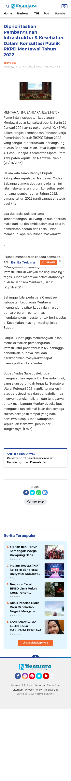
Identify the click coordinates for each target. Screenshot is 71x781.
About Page (54, 676)
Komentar (37, 501)
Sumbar (61, 13)
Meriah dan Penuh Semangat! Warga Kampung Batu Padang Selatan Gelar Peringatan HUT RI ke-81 (23, 551)
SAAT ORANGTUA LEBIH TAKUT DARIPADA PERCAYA (25, 626)
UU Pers (27, 685)
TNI (36, 13)
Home (8, 13)
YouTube (49, 681)
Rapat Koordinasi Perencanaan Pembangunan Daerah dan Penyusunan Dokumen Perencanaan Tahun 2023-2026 (34, 460)
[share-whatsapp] (38, 492)
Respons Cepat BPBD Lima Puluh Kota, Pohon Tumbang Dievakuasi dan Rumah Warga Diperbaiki (23, 588)
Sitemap (18, 689)
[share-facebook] (26, 492)
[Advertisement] (35, 744)
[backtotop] (35, 658)
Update (49, 262)
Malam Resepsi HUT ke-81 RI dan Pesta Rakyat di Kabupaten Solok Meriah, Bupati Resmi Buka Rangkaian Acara (25, 570)
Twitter (41, 681)
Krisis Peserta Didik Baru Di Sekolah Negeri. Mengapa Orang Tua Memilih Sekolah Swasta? (24, 607)
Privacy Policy (33, 689)
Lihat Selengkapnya (35, 642)
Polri (47, 13)
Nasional (23, 13)
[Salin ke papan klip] (45, 492)
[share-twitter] (32, 492)
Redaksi (15, 685)
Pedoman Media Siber (48, 685)
